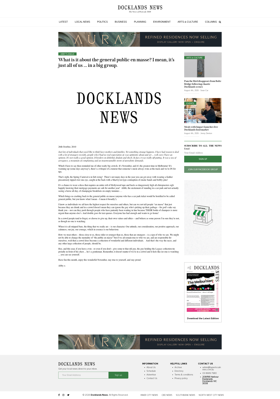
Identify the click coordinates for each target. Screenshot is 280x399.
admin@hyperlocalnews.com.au (211, 368)
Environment (162, 22)
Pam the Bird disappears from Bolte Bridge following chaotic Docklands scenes (202, 84)
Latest (63, 22)
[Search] (219, 21)
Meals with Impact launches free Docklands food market (201, 128)
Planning (140, 22)
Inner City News (149, 395)
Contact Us (152, 378)
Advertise (151, 375)
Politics (102, 22)
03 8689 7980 (209, 373)
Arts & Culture (188, 22)
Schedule (151, 371)
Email (187, 148)
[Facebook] (59, 395)
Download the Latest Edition (203, 318)
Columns (211, 22)
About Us (151, 367)
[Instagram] (63, 395)
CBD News (167, 395)
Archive (178, 367)
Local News (82, 22)
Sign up (203, 159)
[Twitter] (68, 395)
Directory (179, 371)
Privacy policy (181, 378)
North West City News (211, 395)
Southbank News (185, 395)
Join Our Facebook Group (203, 169)
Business (121, 22)
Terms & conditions (184, 375)
